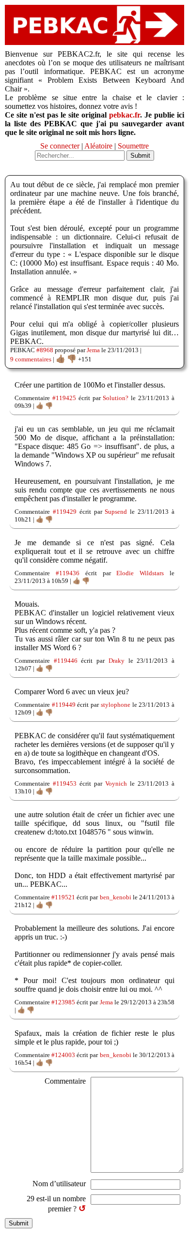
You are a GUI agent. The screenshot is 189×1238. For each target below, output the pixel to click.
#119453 (65, 783)
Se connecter (59, 146)
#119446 (66, 660)
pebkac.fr (124, 115)
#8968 (44, 350)
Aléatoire (98, 146)
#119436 (67, 573)
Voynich (116, 783)
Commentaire (65, 1081)
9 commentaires (30, 359)
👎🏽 (72, 359)
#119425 (64, 398)
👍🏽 (60, 359)
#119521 (63, 897)
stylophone (115, 704)
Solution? (115, 398)
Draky (117, 660)
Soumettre (133, 146)
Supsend (116, 511)
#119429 (65, 511)
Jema (93, 350)
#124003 (63, 1055)
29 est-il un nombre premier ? (56, 1203)
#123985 (63, 1002)
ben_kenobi (115, 897)
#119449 (64, 704)
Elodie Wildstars (140, 573)
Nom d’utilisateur (59, 1183)
